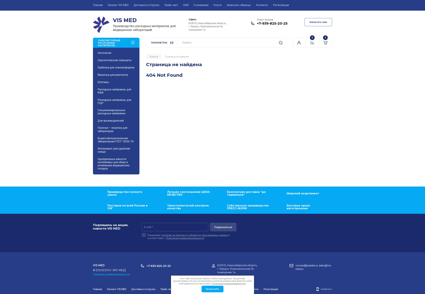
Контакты (262, 5)
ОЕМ (186, 5)
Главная (98, 5)
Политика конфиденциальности (111, 274)
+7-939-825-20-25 (272, 23)
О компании (201, 5)
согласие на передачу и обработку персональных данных (194, 235)
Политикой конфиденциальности (185, 238)
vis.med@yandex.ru (307, 265)
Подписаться (223, 227)
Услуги (217, 5)
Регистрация (281, 5)
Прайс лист (171, 5)
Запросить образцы (239, 5)
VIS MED (125, 20)
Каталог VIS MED (118, 5)
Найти (281, 43)
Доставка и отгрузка (146, 5)
